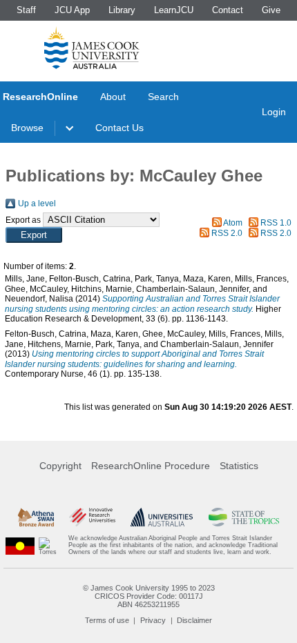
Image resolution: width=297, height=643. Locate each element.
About (113, 96)
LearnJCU (173, 10)
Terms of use (107, 620)
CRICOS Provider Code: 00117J (149, 596)
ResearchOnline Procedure (150, 465)
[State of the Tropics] (244, 517)
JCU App (72, 10)
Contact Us (119, 127)
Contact (227, 10)
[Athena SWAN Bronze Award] (36, 517)
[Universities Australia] (162, 517)
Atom (232, 223)
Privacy (153, 620)
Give (271, 10)
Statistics (239, 465)
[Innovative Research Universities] (92, 517)
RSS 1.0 (275, 223)
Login (274, 111)
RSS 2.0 (226, 233)
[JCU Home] (92, 47)
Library (121, 10)
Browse (27, 127)
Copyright (60, 465)
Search (163, 96)
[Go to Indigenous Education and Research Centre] (20, 545)
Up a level (37, 203)
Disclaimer (194, 620)
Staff (26, 10)
